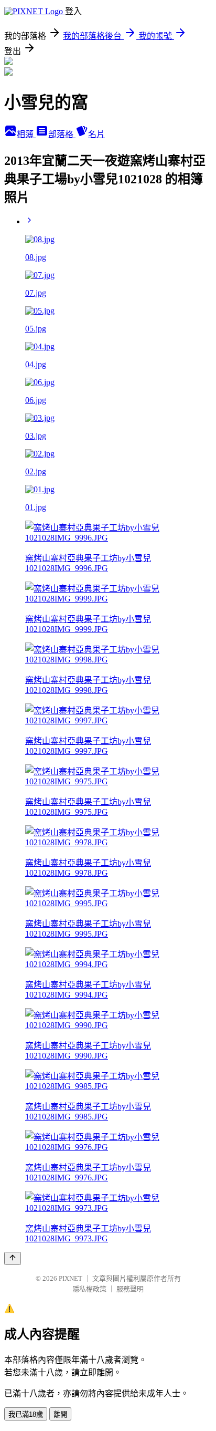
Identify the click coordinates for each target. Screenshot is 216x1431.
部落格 (61, 134)
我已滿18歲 (25, 1414)
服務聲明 (130, 1289)
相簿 (26, 134)
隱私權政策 (89, 1289)
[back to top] (12, 1258)
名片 (96, 134)
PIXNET (70, 1278)
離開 (60, 1414)
